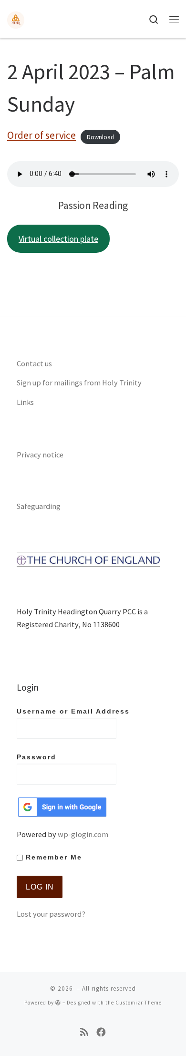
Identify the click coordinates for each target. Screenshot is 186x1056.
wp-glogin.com (83, 834)
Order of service (41, 135)
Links (25, 402)
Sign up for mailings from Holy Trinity (79, 382)
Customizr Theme (138, 1002)
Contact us (34, 363)
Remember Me (52, 857)
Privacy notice (40, 454)
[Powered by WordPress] (58, 1002)
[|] (15, 18)
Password (36, 757)
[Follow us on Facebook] (101, 1032)
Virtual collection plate (58, 238)
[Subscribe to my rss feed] (84, 1032)
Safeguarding (39, 506)
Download (100, 137)
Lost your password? (51, 914)
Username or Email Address (73, 711)
